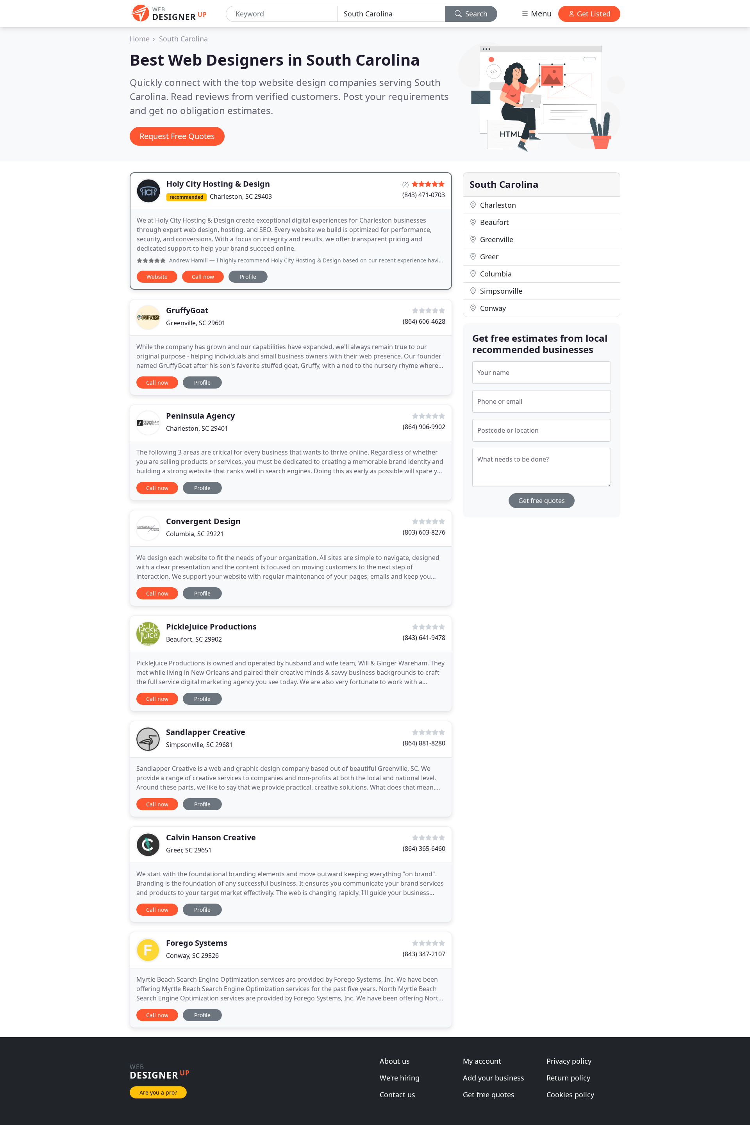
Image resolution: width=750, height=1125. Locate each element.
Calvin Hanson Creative (211, 837)
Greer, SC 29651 (189, 850)
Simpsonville (500, 291)
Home (140, 38)
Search (475, 13)
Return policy (568, 1077)
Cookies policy (570, 1094)
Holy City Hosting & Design (218, 183)
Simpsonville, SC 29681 (199, 744)
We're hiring (400, 1077)
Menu (540, 13)
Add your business (493, 1077)
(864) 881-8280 (424, 743)
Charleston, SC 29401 (197, 428)
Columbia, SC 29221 (195, 534)
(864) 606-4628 (424, 321)
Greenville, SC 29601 (195, 323)
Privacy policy (568, 1061)
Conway (492, 308)
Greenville (495, 239)
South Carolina (183, 38)
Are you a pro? (158, 1092)
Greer (488, 256)
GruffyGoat (187, 310)
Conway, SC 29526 (192, 955)
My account (482, 1061)
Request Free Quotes (177, 136)
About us (395, 1061)
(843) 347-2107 (424, 954)
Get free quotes (541, 500)
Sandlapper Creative (205, 732)
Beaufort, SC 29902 (194, 639)
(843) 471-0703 (423, 195)
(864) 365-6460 (424, 848)
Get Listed (593, 13)
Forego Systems (196, 943)
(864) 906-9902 (424, 427)
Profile (248, 276)
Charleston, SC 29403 (241, 196)
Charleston (497, 205)
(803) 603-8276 (424, 532)
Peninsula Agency (200, 415)
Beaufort (493, 222)
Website (157, 276)
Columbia (495, 273)
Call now (203, 276)
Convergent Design (203, 521)
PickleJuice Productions (211, 626)
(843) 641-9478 (424, 637)
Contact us (397, 1094)
